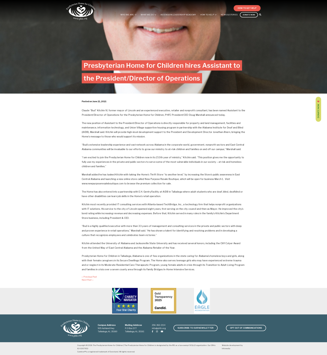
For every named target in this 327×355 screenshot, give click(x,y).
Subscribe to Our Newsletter (196, 328)
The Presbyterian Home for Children (108, 345)
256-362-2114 (158, 325)
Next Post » (87, 280)
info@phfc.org (159, 328)
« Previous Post (89, 277)
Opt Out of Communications (246, 328)
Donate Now (318, 111)
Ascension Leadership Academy (178, 15)
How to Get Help (247, 8)
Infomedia (226, 348)
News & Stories (229, 15)
